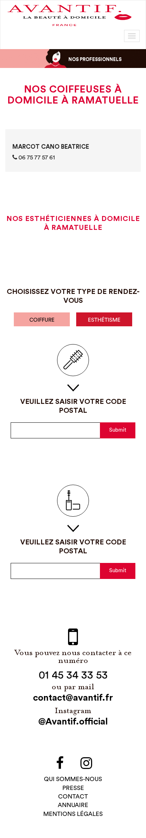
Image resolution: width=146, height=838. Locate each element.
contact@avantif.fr (73, 697)
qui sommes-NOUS (73, 779)
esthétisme (104, 320)
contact (73, 797)
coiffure (42, 320)
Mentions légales (73, 814)
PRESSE (73, 788)
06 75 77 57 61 (36, 157)
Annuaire (73, 805)
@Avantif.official (73, 721)
